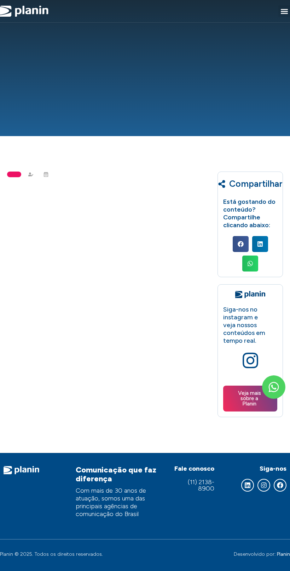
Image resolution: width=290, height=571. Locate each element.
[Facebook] (280, 485)
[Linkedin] (247, 485)
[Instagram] (263, 485)
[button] (284, 11)
